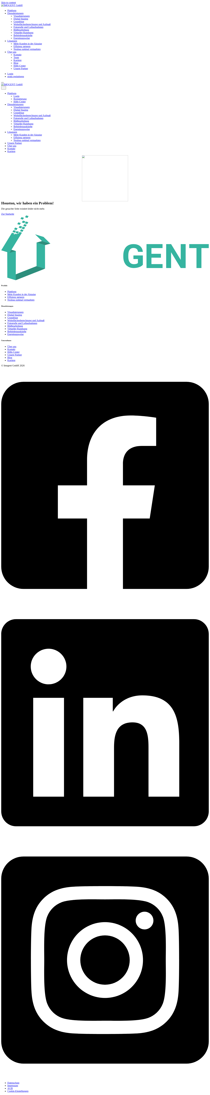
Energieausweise (22, 38)
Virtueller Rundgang (23, 32)
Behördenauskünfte (23, 35)
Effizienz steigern (22, 46)
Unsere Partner (21, 68)
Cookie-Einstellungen (17, 1091)
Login (10, 73)
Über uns (11, 52)
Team (16, 57)
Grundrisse (19, 21)
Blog (16, 63)
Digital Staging (21, 18)
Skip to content (8, 2)
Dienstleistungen (15, 13)
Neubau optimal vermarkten (27, 49)
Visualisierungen (22, 16)
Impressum (12, 1085)
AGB (10, 1088)
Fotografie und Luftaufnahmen (28, 27)
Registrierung (20, 99)
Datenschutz (13, 1082)
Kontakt (17, 54)
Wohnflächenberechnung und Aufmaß (32, 24)
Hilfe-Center (20, 65)
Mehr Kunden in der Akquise (28, 43)
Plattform (11, 10)
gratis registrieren (15, 76)
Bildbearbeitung (21, 30)
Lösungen (12, 41)
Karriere (18, 60)
